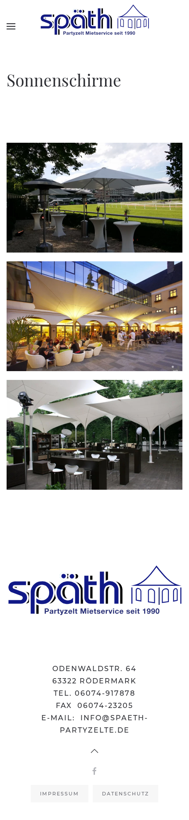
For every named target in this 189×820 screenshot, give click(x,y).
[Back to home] (94, 26)
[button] (11, 26)
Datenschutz (125, 794)
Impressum (59, 794)
